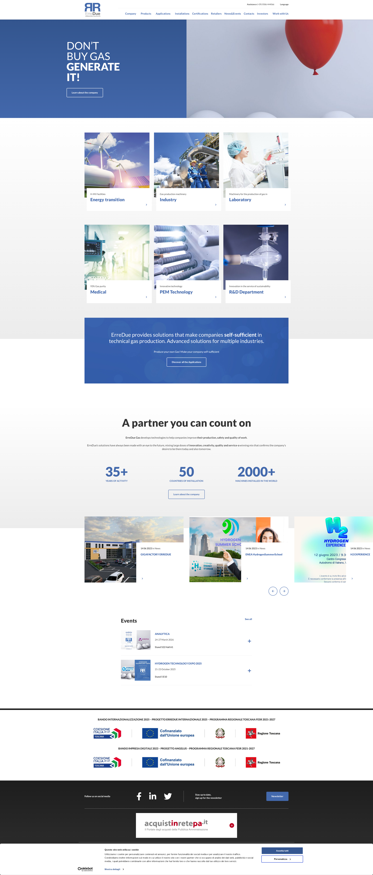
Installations (182, 13)
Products (146, 13)
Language (284, 4)
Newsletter (277, 796)
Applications (163, 13)
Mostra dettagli (112, 869)
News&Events (232, 13)
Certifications (200, 13)
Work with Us (280, 13)
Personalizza (280, 859)
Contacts (249, 13)
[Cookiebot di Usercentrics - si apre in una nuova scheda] (85, 869)
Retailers (216, 13)
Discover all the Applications (186, 362)
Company (130, 13)
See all (248, 619)
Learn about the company (85, 92)
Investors (262, 13)
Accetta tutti (282, 850)
